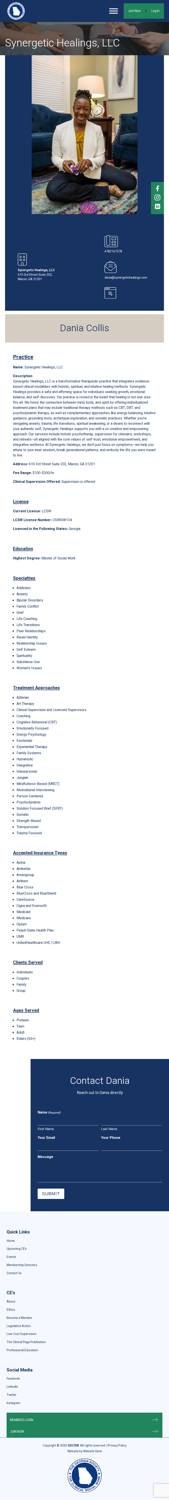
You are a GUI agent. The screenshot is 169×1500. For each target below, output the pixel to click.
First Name (46, 1129)
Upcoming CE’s (17, 1248)
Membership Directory (22, 1265)
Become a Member (19, 1318)
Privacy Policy (117, 1445)
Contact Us (14, 1273)
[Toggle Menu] (113, 11)
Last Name (109, 1129)
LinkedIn (12, 1386)
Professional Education (22, 1350)
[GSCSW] (16, 11)
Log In (155, 11)
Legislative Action (19, 1326)
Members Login (21, 1420)
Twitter (12, 1395)
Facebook (13, 1378)
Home (11, 1241)
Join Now (134, 11)
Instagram (13, 1403)
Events (11, 1257)
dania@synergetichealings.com (126, 277)
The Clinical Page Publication (26, 1342)
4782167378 (113, 251)
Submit (51, 1193)
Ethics (11, 1309)
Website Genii (92, 1451)
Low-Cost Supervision (22, 1334)
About (11, 1301)
